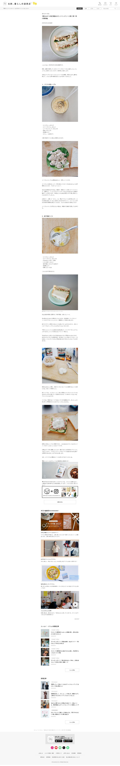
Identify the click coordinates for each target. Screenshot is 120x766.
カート (111, 4)
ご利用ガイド (59, 753)
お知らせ (41, 753)
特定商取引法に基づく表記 (58, 757)
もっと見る (72, 670)
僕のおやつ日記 (45, 13)
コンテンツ (105, 4)
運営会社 (42, 757)
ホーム (35, 730)
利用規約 (79, 753)
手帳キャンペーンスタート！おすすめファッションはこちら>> (16, 8)
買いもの (99, 4)
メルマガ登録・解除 (49, 753)
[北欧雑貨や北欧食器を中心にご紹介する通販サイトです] (19, 3)
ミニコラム (40, 730)
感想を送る (60, 502)
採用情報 (48, 757)
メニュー (116, 4)
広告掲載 (73, 753)
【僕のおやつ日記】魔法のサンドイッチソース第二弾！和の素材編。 (57, 730)
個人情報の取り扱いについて (73, 757)
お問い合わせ (66, 753)
